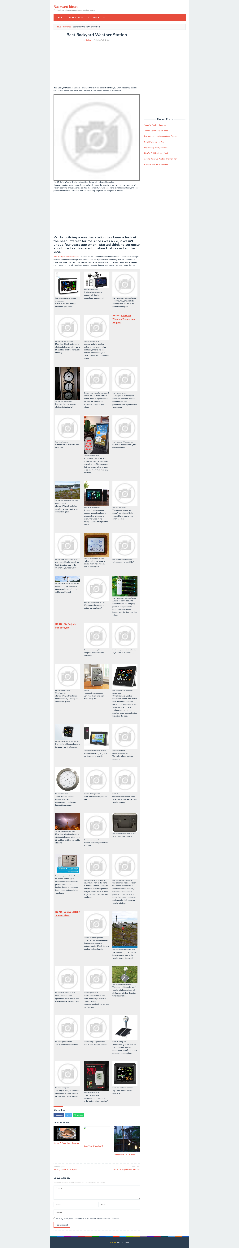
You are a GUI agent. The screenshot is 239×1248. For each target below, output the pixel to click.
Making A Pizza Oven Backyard (66, 1143)
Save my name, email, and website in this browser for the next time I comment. (88, 1218)
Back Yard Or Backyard (93, 1146)
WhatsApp (78, 1114)
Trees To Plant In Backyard (155, 125)
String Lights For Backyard (124, 1154)
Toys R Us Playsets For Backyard (126, 1168)
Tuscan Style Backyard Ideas (156, 130)
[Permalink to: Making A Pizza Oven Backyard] (67, 1133)
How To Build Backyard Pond (156, 153)
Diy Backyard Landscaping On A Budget (160, 136)
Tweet (68, 1114)
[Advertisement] (97, 64)
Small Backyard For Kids (154, 141)
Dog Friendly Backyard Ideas (155, 147)
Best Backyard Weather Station (66, 256)
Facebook (59, 1114)
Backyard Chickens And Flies (156, 164)
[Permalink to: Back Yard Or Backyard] (97, 1135)
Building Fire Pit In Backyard (65, 1168)
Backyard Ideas (66, 6)
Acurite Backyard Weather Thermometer (160, 158)
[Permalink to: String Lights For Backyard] (127, 1139)
